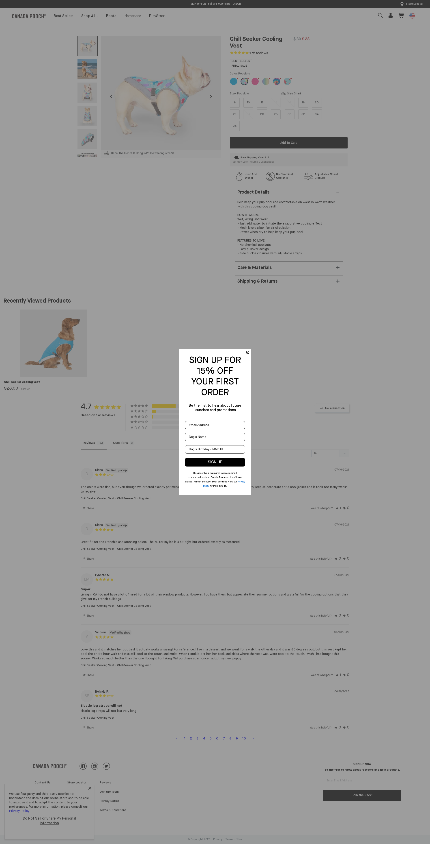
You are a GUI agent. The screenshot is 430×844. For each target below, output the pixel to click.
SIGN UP (215, 462)
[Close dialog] (247, 352)
